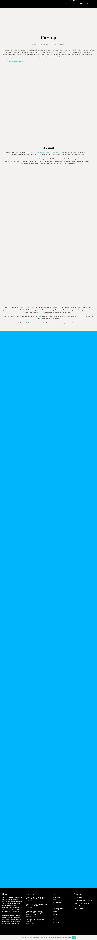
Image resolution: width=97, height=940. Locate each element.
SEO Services (57, 902)
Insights (55, 920)
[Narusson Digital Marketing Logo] (6, 3)
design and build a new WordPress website (47, 152)
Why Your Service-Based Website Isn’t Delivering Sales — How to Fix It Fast (36, 912)
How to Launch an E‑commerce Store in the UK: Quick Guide (35, 898)
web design (26, 323)
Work (55, 917)
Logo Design (57, 897)
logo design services (14, 917)
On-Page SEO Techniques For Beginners (35, 920)
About (55, 914)
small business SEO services (10, 919)
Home (55, 911)
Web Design (57, 900)
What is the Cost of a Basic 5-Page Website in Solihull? (36, 905)
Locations (56, 922)
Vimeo (40, 316)
